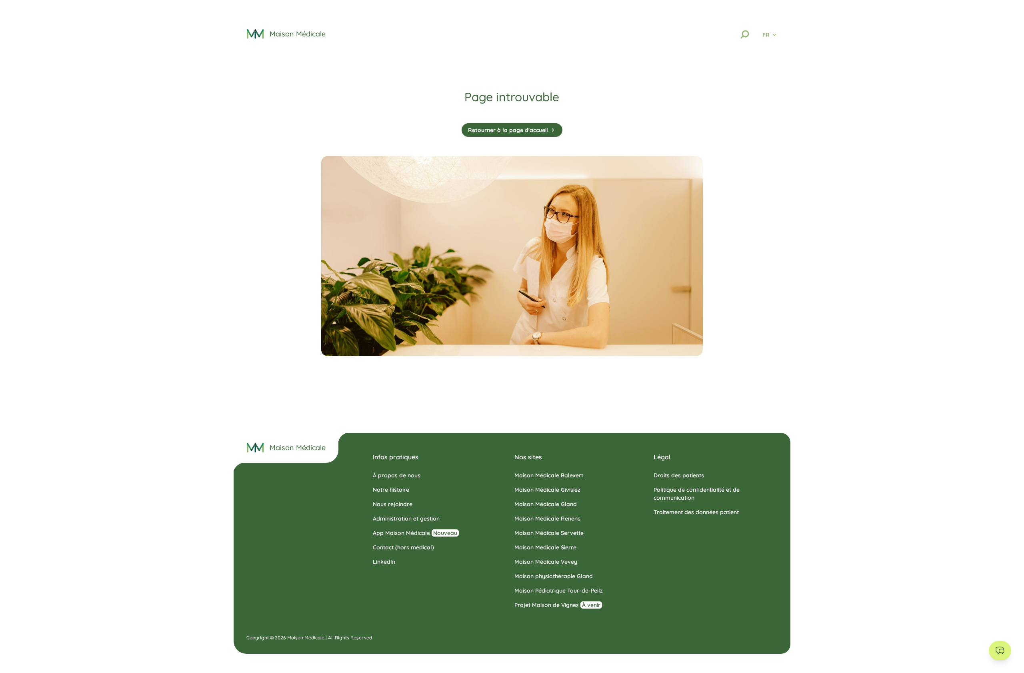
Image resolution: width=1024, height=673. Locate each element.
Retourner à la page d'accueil (508, 130)
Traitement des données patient (696, 512)
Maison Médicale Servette (549, 533)
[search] (745, 34)
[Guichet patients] (1000, 650)
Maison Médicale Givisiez (547, 489)
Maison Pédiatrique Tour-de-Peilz (558, 590)
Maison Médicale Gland (545, 504)
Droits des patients (679, 475)
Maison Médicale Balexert (548, 475)
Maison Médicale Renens (547, 518)
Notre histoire (391, 489)
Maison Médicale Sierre (545, 547)
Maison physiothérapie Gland (553, 576)
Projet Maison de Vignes (557, 605)
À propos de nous (396, 475)
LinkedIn (384, 561)
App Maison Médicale (415, 533)
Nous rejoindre (392, 504)
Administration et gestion (406, 518)
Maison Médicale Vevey (545, 561)
